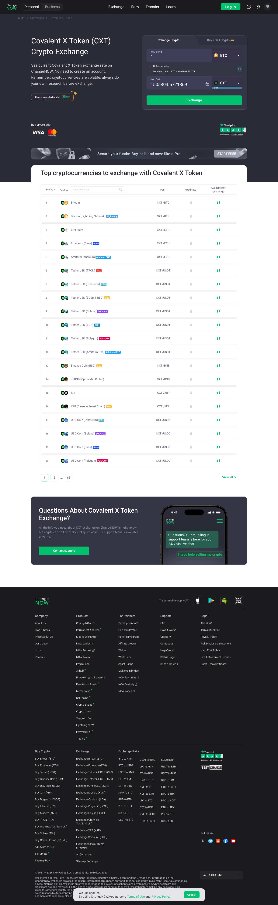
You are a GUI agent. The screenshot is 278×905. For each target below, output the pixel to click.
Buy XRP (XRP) (44, 792)
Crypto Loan (83, 711)
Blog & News (42, 629)
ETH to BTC (125, 785)
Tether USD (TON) (85, 325)
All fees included (161, 66)
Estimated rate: (160, 71)
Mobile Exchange (86, 636)
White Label (125, 657)
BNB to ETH (125, 799)
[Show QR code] (238, 600)
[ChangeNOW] (12, 7)
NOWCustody (126, 684)
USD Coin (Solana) (88, 433)
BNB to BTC (147, 780)
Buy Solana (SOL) (45, 833)
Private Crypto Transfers (90, 677)
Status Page (167, 657)
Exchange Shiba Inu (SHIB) (91, 837)
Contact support (64, 550)
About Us (40, 623)
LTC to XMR (146, 766)
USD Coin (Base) (85, 447)
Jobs (38, 650)
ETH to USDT (168, 786)
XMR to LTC (146, 786)
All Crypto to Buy (44, 846)
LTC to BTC (146, 800)
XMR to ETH (147, 793)
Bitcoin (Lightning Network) (94, 216)
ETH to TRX (168, 807)
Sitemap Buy (42, 860)
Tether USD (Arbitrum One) (95, 352)
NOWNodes (125, 691)
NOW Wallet (83, 643)
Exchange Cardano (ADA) (91, 799)
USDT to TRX (147, 759)
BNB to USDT (147, 820)
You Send (156, 51)
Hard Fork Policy (210, 650)
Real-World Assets (87, 684)
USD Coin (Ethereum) (87, 420)
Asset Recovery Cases (213, 663)
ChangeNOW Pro (86, 623)
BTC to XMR (125, 758)
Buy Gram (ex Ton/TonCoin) (51, 826)
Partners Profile (127, 629)
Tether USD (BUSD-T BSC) (90, 297)
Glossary (165, 636)
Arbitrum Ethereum (90, 257)
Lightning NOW (85, 725)
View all (227, 477)
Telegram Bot (84, 718)
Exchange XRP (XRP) (88, 830)
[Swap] (239, 69)
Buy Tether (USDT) (45, 772)
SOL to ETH (167, 759)
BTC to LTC (167, 780)
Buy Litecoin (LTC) (45, 806)
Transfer (152, 7)
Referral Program (128, 636)
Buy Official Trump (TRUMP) (51, 840)
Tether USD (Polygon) (90, 338)
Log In (230, 7)
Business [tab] (52, 7)
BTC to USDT (125, 765)
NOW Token (83, 657)
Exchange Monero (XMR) (90, 792)
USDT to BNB (168, 773)
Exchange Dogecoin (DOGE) (92, 806)
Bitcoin (75, 202)
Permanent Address (87, 629)
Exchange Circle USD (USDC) (92, 785)
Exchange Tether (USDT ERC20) (94, 772)
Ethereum (77, 229)
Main (21, 18)
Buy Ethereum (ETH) (47, 765)
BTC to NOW (168, 800)
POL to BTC (167, 814)
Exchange (116, 7)
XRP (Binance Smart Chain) (91, 406)
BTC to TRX (168, 793)
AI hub (80, 670)
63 (68, 477)
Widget (122, 650)
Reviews (40, 657)
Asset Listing (125, 663)
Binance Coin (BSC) (86, 365)
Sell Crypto (41, 853)
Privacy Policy (209, 636)
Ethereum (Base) (85, 243)
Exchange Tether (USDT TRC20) (94, 778)
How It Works (168, 629)
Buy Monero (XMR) (46, 812)
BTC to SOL (167, 820)
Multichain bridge (128, 670)
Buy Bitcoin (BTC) (45, 758)
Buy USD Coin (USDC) (47, 785)
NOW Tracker (84, 650)
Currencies (37, 18)
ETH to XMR (125, 778)
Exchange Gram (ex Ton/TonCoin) (87, 821)
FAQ (162, 623)
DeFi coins (82, 697)
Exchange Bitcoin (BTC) (90, 758)
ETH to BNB (147, 773)
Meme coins (83, 691)
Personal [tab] (32, 7)
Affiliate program (128, 643)
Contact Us (166, 643)
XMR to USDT (147, 814)
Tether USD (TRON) (86, 270)
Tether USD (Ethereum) (88, 284)
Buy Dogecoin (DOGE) (47, 799)
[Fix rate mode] (207, 84)
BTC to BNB (147, 807)
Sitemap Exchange (87, 861)
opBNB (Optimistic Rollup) (87, 379)
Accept (191, 895)
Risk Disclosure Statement (216, 643)
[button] (227, 55)
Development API (128, 623)
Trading (80, 738)
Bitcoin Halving (169, 663)
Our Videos (41, 643)
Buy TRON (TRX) (44, 819)
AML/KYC (206, 623)
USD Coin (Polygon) (89, 460)
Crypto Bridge (84, 704)
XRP (73, 392)
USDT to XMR (126, 772)
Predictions (82, 663)
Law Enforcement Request (216, 657)
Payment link (83, 731)
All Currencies (84, 854)
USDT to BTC (125, 819)
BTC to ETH (125, 806)
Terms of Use (136, 896)
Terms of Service (210, 629)
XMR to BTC (125, 792)
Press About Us (44, 636)
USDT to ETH (168, 766)
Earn (135, 7)
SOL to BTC (124, 812)
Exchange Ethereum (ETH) (91, 765)
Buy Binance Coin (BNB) (49, 778)
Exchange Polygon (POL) (90, 812)
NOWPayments (127, 677)
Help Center (167, 650)
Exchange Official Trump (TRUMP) (90, 845)
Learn (171, 7)
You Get (155, 79)
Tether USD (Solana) (89, 311)
